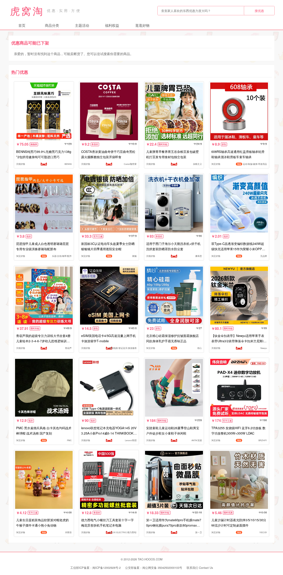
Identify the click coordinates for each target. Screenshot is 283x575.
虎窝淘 (27, 11)
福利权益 (112, 25)
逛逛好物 (142, 25)
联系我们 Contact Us (200, 567)
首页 (21, 25)
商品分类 (52, 25)
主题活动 (82, 25)
